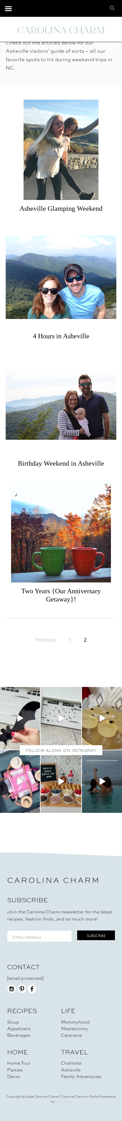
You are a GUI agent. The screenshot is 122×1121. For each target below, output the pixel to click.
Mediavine (63, 1101)
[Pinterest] (21, 992)
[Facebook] (32, 992)
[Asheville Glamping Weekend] (61, 150)
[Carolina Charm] (61, 30)
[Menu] (8, 9)
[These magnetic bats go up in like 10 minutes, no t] (61, 718)
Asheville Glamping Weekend (61, 208)
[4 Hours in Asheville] (61, 277)
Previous (45, 640)
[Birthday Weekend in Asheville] (61, 405)
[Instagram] (11, 992)
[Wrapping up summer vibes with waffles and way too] (61, 781)
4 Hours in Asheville (61, 336)
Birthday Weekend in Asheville (61, 463)
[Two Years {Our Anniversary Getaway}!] (61, 532)
